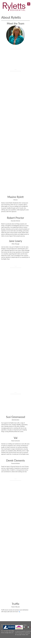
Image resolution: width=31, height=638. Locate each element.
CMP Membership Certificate (22, 633)
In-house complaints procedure (23, 631)
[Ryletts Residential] (14, 6)
